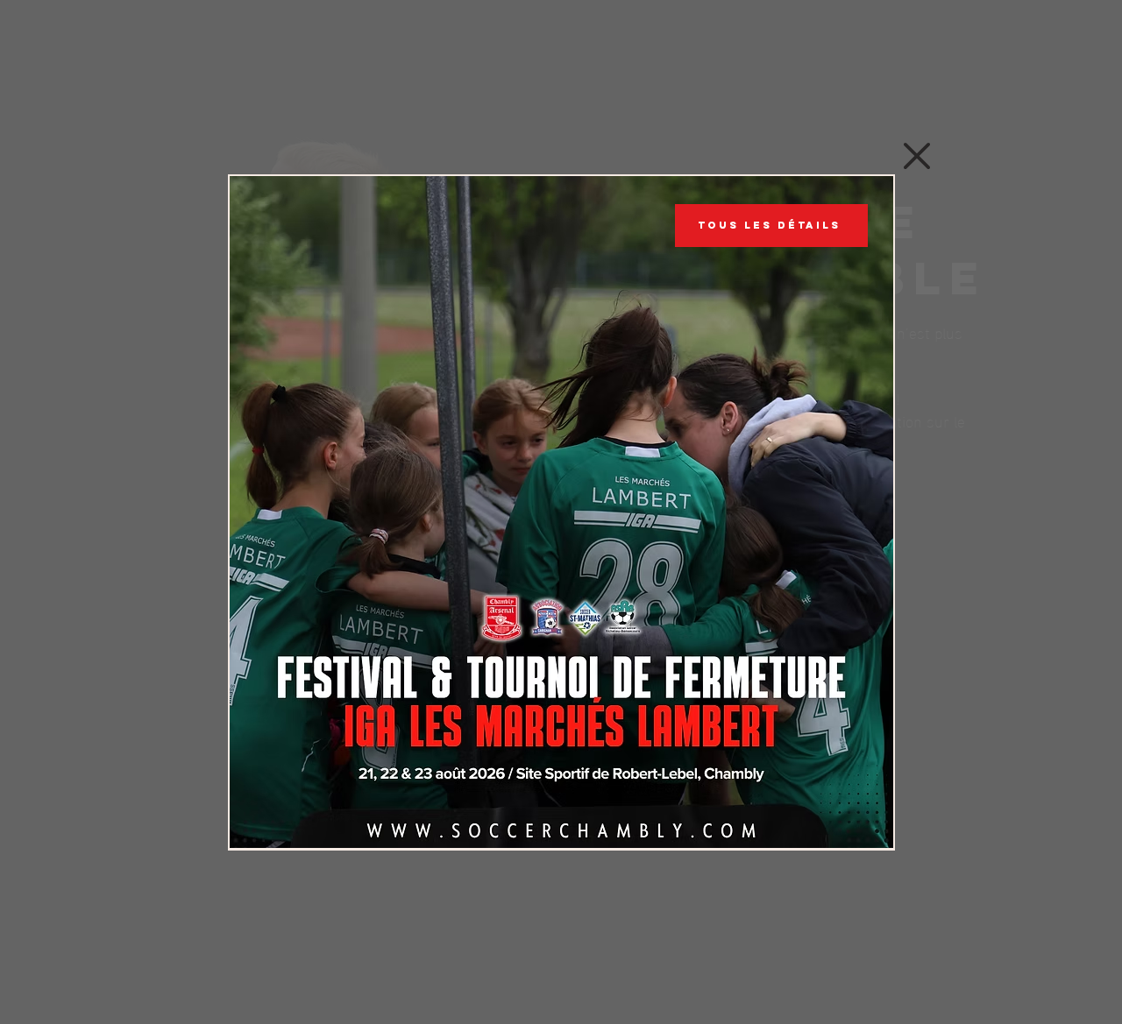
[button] (917, 156)
